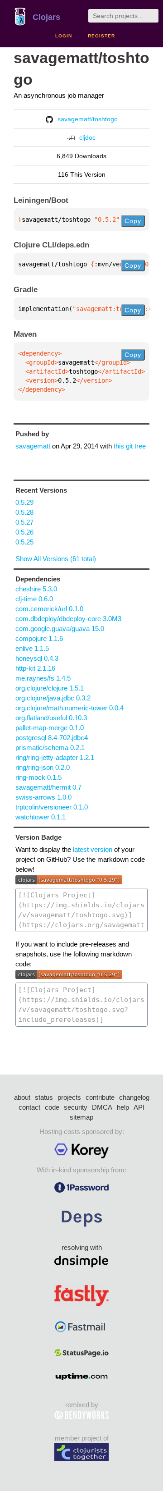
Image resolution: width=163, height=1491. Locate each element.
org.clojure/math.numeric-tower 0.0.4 (69, 708)
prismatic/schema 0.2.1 (50, 747)
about (22, 1097)
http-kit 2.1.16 (35, 668)
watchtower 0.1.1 (40, 817)
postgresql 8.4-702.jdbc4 (51, 737)
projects (69, 1097)
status (44, 1097)
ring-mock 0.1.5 (38, 777)
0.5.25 (24, 542)
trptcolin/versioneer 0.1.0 (51, 807)
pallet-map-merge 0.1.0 (49, 728)
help (123, 1107)
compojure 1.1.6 (39, 638)
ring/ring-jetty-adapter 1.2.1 (54, 757)
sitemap (81, 1117)
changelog (134, 1097)
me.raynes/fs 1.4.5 (43, 678)
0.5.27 (24, 522)
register (101, 35)
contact (29, 1107)
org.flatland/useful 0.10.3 (51, 718)
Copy (133, 220)
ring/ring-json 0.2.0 (42, 767)
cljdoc (87, 137)
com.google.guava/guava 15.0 (59, 628)
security (75, 1107)
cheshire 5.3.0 (36, 589)
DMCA (102, 1107)
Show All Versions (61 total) (55, 559)
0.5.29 (24, 502)
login (63, 35)
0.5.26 (24, 532)
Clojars (46, 17)
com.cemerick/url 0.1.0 (49, 609)
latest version (92, 849)
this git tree (130, 446)
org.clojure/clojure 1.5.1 (49, 688)
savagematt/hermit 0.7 (48, 787)
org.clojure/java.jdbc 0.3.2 (53, 698)
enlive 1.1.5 (32, 648)
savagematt (32, 446)
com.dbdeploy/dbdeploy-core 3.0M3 (68, 618)
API (139, 1107)
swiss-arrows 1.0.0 (43, 797)
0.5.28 (24, 512)
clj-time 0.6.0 (34, 599)
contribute (100, 1097)
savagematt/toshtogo (88, 119)
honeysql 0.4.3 (36, 658)
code (52, 1107)
